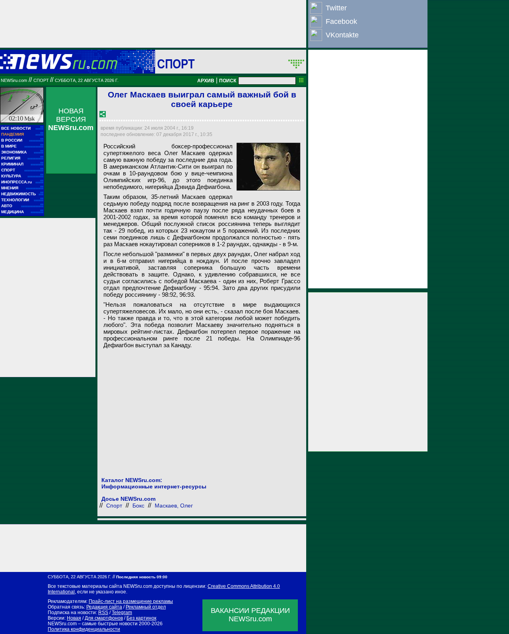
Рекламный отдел (146, 607)
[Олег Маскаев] (268, 167)
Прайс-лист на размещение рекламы (131, 601)
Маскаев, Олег (174, 505)
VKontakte (342, 35)
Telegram (122, 612)
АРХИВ (205, 81)
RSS (103, 612)
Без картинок (141, 618)
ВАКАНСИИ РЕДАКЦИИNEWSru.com (250, 615)
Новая (74, 618)
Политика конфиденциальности (84, 629)
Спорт (176, 63)
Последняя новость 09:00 (141, 577)
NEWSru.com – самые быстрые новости (93, 623)
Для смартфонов (104, 618)
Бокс (138, 505)
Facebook (341, 21)
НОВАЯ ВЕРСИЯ (70, 119)
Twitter (336, 8)
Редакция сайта (104, 607)
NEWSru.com (14, 80)
